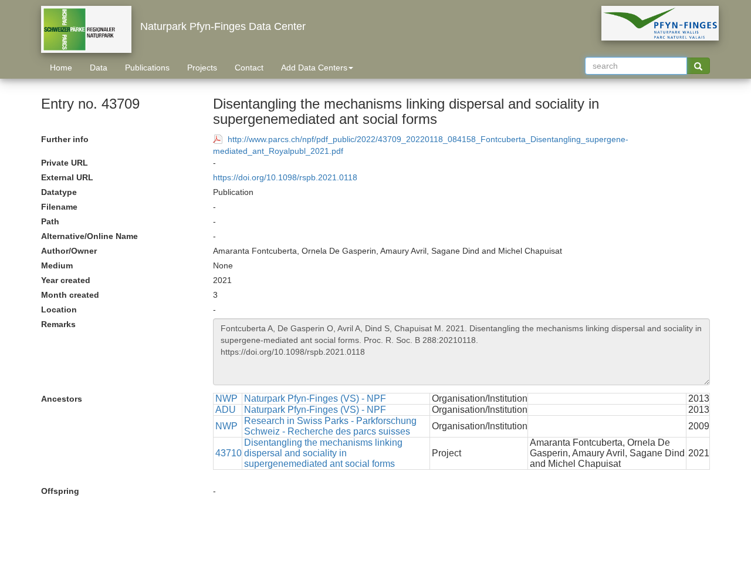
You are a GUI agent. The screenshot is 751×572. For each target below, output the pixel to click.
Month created (70, 295)
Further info (65, 139)
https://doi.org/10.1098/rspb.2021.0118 (285, 177)
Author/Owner (69, 250)
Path (50, 221)
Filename (59, 206)
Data (98, 67)
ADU (225, 410)
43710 (228, 453)
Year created (65, 280)
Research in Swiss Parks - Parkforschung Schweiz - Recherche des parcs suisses (330, 426)
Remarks (58, 324)
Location (59, 309)
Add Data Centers (314, 67)
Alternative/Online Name (89, 236)
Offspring (60, 491)
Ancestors (61, 398)
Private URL (64, 162)
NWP (226, 398)
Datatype (59, 192)
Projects (202, 67)
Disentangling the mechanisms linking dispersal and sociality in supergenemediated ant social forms (323, 453)
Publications (147, 67)
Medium (57, 265)
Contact (249, 67)
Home (61, 67)
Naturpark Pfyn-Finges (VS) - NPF (315, 398)
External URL (67, 177)
